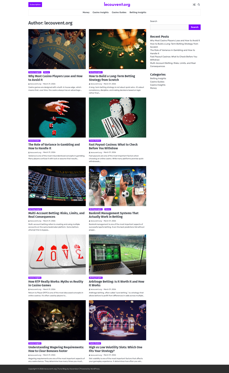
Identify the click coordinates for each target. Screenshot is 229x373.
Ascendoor (74, 369)
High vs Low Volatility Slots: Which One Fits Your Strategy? (115, 349)
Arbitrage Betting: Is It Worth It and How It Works (116, 283)
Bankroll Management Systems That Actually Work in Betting (113, 215)
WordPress (95, 369)
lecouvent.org (117, 4)
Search (153, 21)
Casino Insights (101, 12)
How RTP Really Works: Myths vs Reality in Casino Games (55, 283)
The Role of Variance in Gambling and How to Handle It (54, 146)
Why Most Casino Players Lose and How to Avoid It (55, 78)
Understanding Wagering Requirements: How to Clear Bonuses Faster (56, 349)
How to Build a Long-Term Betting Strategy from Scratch (112, 78)
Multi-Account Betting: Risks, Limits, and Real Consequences (56, 215)
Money (86, 12)
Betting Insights (138, 12)
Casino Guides (119, 12)
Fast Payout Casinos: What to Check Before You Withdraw (113, 146)
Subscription (35, 4)
